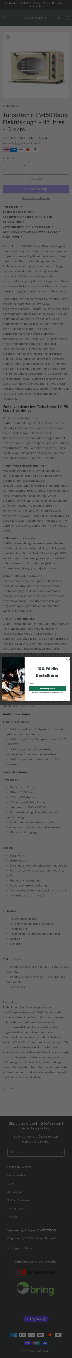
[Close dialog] (68, 659)
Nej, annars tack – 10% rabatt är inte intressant (47, 693)
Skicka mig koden (47, 688)
